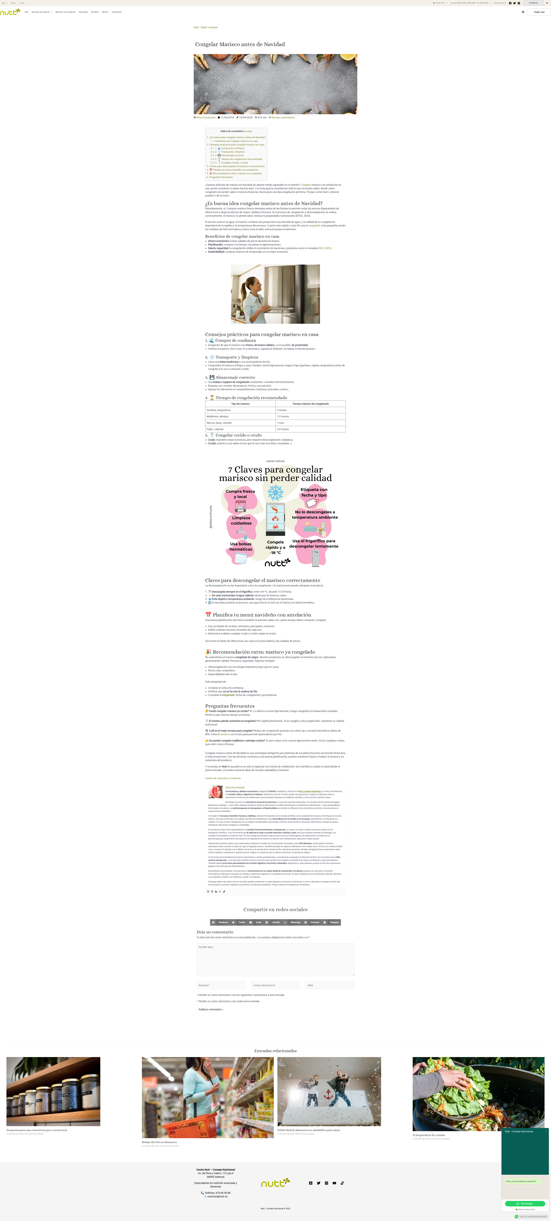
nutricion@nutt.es (500, 3)
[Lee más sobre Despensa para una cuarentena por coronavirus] (53, 1091)
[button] (6, 3)
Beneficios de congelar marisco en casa (234, 141)
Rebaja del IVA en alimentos (159, 1142)
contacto (225, 734)
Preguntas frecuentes (220, 177)
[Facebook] (510, 3)
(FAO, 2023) (324, 248)
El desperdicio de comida (429, 1135)
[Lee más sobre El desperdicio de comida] (479, 1093)
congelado (314, 225)
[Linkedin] (216, 891)
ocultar (248, 131)
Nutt (196, 27)
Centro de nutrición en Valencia (223, 778)
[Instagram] (519, 3)
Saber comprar (209, 27)
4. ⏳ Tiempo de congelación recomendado (236, 159)
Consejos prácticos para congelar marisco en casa (235, 144)
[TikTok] (342, 1183)
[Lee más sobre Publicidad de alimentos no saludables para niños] (329, 1091)
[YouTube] (334, 1183)
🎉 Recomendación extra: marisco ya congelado (234, 173)
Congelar (306, 184)
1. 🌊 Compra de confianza (227, 148)
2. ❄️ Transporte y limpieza (227, 151)
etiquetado (228, 694)
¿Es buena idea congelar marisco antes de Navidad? (236, 137)
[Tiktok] (224, 891)
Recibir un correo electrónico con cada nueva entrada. (229, 1001)
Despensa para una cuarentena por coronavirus (36, 1130)
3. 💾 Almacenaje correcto (227, 155)
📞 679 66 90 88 (439, 3)
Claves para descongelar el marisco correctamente (236, 166)
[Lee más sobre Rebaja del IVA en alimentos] (208, 1097)
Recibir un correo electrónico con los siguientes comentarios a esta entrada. (242, 994)
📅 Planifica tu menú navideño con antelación (232, 169)
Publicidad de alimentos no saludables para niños (308, 1130)
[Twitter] (514, 3)
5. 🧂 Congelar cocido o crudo (229, 162)
